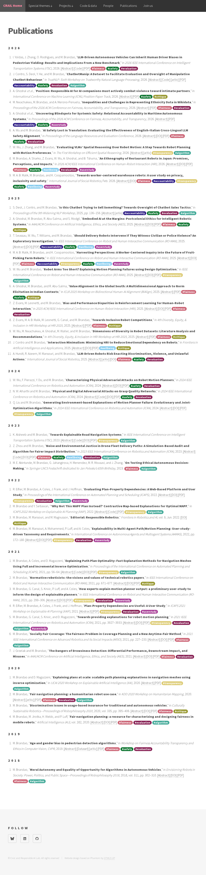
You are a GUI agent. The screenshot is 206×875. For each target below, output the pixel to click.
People (108, 5)
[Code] (78, 68)
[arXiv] (175, 80)
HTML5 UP (109, 858)
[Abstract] (67, 68)
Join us (148, 5)
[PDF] (86, 68)
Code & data (88, 5)
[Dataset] (83, 749)
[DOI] (159, 136)
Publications (128, 5)
